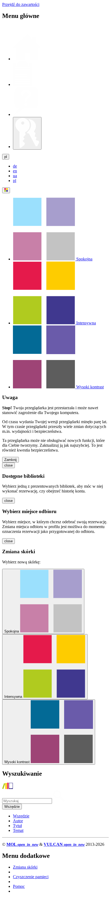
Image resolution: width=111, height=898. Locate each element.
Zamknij (10, 460)
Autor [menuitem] (18, 821)
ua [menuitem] (15, 175)
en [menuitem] (15, 171)
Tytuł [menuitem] (17, 825)
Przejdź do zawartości (20, 4)
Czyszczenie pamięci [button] (30, 876)
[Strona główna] (7, 787)
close (8, 465)
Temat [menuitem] (18, 830)
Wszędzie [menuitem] (21, 816)
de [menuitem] (15, 166)
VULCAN (64, 844)
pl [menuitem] (14, 180)
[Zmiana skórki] (6, 190)
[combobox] (12, 806)
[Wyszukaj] (59, 800)
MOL (22, 844)
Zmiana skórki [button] (25, 867)
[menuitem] (52, 259)
